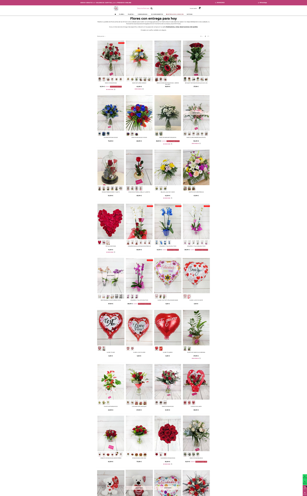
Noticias (189, 14)
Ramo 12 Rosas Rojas (111, 83)
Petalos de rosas (111, 246)
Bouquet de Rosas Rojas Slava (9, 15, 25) (196, 83)
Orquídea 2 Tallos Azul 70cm (167, 246)
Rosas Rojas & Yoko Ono (139, 458)
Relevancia (100, 36)
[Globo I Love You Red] (139, 327)
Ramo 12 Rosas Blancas (196, 458)
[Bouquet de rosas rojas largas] (196, 58)
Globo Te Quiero (168, 352)
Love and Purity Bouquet (139, 406)
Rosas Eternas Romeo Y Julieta (111, 192)
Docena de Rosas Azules (111, 137)
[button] (220, 3)
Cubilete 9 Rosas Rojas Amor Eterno (110, 458)
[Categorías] (115, 14)
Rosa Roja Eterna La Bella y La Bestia (139, 192)
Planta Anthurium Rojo (111, 406)
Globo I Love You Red (139, 352)
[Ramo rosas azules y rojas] (139, 113)
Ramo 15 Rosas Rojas (168, 406)
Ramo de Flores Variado (139, 83)
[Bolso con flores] (196, 381)
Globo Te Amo (111, 352)
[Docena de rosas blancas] (196, 433)
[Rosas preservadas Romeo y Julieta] (110, 167)
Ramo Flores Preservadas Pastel (196, 137)
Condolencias (142, 14)
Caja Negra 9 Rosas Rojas (167, 458)
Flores (121, 14)
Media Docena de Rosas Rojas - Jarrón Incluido (168, 83)
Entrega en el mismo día (176, 14)
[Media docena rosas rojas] (167, 58)
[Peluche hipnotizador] (110, 488)
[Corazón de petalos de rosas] (110, 221)
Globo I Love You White (196, 300)
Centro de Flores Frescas (196, 192)
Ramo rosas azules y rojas (139, 137)
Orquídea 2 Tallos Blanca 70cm (196, 246)
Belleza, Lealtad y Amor (168, 192)
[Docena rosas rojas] (110, 58)
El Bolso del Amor (196, 406)
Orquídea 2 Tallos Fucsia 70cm (139, 300)
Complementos (158, 14)
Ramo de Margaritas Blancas (167, 137)
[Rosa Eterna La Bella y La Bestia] (139, 167)
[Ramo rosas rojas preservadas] (196, 488)
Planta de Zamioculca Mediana (196, 352)
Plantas (130, 14)
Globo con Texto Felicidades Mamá (168, 300)
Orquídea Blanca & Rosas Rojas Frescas (139, 246)
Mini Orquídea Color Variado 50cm (111, 300)
